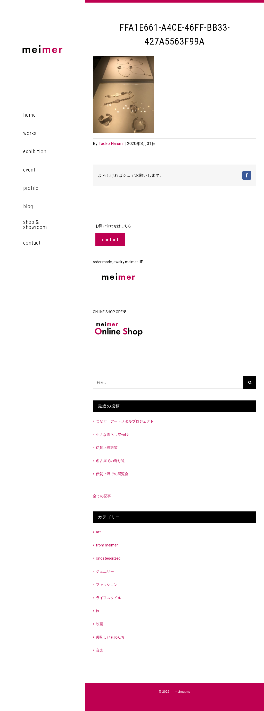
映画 (99, 624)
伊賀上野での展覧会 (112, 474)
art (98, 532)
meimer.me (182, 691)
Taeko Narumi (110, 143)
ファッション (107, 584)
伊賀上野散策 (107, 448)
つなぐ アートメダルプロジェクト (125, 421)
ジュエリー (105, 571)
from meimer (107, 545)
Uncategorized (108, 558)
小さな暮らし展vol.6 (112, 434)
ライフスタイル (108, 598)
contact (110, 239)
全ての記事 (102, 496)
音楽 (99, 650)
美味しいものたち (110, 637)
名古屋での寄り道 (110, 461)
